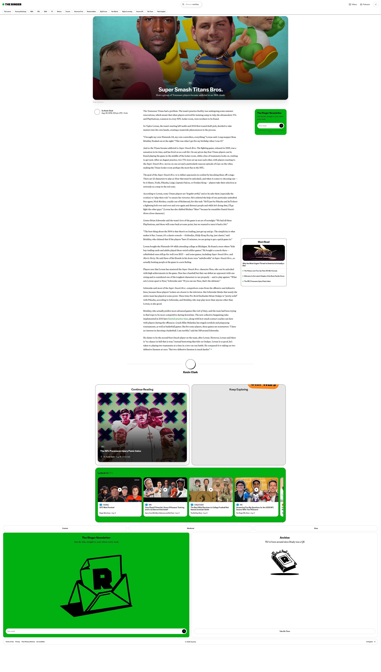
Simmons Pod (78, 11)
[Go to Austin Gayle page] (101, 456)
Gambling (105, 504)
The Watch (114, 11)
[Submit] (281, 126)
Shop (316, 528)
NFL (38, 11)
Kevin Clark (108, 111)
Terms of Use (10, 642)
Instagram (369, 642)
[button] (191, 4)
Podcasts (366, 4)
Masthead (190, 528)
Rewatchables (91, 11)
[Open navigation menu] (376, 4)
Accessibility (40, 642)
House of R (139, 11)
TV (52, 11)
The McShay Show (196, 513)
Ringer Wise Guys (104, 513)
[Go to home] (11, 4)
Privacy (17, 642)
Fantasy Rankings (20, 11)
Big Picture (103, 11)
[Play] (120, 490)
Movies (59, 11)
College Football (199, 504)
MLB (45, 11)
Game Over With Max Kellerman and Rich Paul (159, 513)
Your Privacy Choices (28, 642)
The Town (150, 11)
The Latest (7, 11)
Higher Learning (127, 11)
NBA (31, 11)
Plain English (161, 11)
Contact (65, 528)
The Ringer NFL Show (242, 513)
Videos (354, 4)
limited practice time (178, 318)
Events (68, 11)
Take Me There (284, 631)
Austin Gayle (110, 457)
